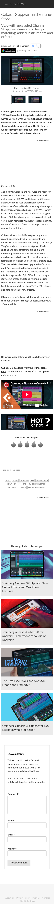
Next (49, 99)
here (3, 371)
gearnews (17, 3)
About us (9, 897)
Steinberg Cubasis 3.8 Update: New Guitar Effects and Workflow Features (25, 587)
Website (12, 848)
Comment (13, 794)
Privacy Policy (23, 897)
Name (11, 820)
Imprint (35, 897)
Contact (46, 897)
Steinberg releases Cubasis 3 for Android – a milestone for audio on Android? (24, 636)
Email (11, 834)
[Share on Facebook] (35, 470)
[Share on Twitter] (46, 470)
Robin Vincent (22, 45)
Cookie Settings (27, 901)
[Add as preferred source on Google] (8, 50)
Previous (4, 99)
